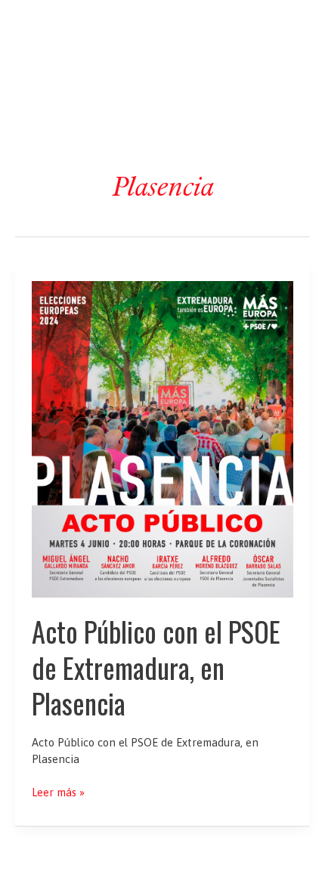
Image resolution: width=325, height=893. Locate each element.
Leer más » (58, 793)
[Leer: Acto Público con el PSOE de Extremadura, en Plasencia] (162, 437)
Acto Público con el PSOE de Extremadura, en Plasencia (156, 667)
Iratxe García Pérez (162, 25)
